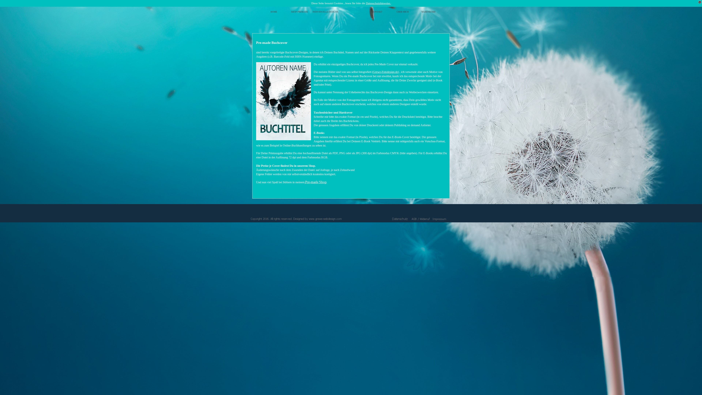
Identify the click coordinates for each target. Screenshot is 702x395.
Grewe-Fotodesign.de (385, 72)
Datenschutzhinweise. (378, 3)
